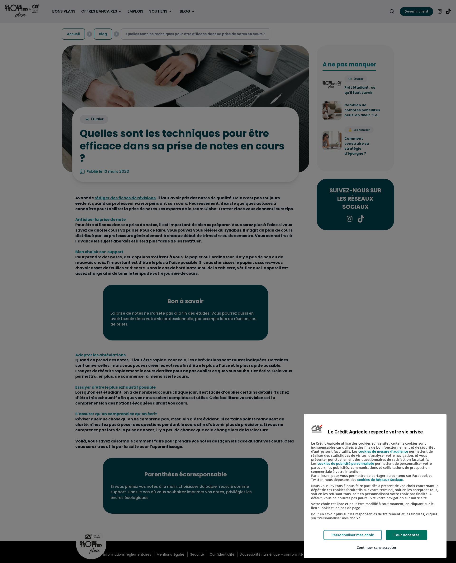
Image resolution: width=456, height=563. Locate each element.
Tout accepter (406, 535)
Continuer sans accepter (376, 547)
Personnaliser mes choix (353, 535)
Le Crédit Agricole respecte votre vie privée (375, 432)
